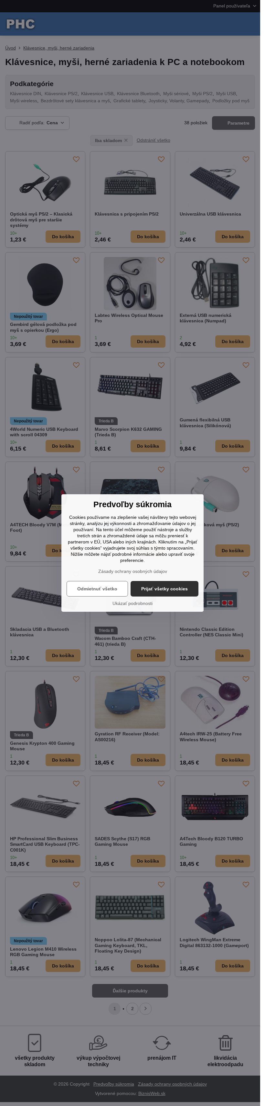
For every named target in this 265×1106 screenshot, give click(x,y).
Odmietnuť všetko (97, 588)
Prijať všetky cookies (164, 588)
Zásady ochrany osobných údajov (132, 571)
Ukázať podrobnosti (132, 603)
